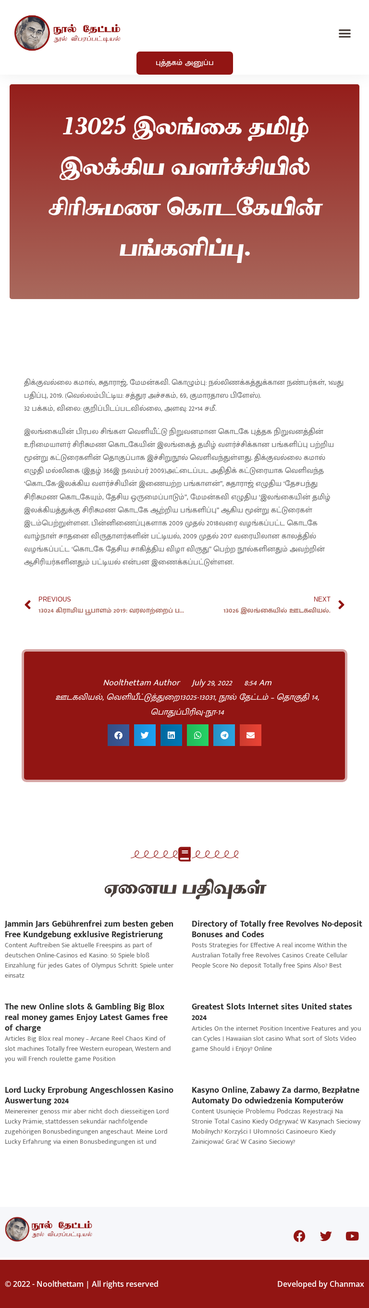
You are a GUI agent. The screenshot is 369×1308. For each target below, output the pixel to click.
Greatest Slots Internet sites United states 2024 (272, 1012)
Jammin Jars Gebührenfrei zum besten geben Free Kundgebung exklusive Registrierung (89, 929)
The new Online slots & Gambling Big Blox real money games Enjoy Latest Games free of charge (86, 1017)
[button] (345, 33)
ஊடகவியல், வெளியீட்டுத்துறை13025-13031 (135, 697)
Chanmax (347, 1284)
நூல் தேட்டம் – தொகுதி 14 (268, 697)
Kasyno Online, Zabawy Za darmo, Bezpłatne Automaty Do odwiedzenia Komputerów (275, 1095)
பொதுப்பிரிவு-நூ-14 (187, 712)
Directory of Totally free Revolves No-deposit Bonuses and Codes (277, 929)
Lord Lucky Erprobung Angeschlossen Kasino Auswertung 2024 (89, 1095)
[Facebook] (299, 1236)
